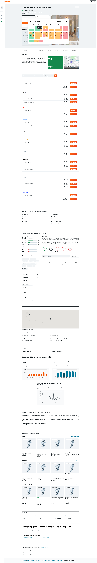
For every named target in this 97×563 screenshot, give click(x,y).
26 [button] (46, 35)
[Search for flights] (1, 5)
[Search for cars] (1, 10)
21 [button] (33, 35)
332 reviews (31, 10)
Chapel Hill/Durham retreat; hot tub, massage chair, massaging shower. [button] (57, 450)
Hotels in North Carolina (51, 560)
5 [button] (46, 27)
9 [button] (38, 30)
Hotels (28, 560)
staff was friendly (25, 261)
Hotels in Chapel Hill (45, 537)
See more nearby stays (75, 436)
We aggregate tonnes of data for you (30, 552)
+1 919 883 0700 (25, 13)
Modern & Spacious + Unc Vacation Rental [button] (71, 450)
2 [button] (38, 27)
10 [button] (41, 30)
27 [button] (30, 38)
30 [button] (38, 38)
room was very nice (25, 258)
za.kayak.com (24, 560)
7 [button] (58, 30)
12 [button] (46, 30)
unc (34, 266)
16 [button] (38, 32)
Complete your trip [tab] (27, 530)
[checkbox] (27, 288)
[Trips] (1, 18)
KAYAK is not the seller (27, 550)
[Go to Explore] (1, 13)
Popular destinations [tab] (36, 530)
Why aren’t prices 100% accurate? (29, 554)
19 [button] (46, 32)
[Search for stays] (1, 7)
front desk (34, 263)
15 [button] (35, 32)
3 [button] (41, 27)
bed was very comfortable (26, 263)
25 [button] (43, 35)
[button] (2, 2)
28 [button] (33, 38)
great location (32, 258)
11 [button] (50, 32)
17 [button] (41, 32)
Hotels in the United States (42, 560)
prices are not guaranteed (44, 547)
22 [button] (35, 35)
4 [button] (50, 30)
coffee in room (29, 266)
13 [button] (30, 32)
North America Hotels (33, 560)
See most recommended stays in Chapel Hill (71, 484)
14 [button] (33, 32)
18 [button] (50, 35)
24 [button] (41, 35)
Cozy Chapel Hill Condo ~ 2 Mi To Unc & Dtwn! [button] (57, 475)
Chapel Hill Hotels (59, 560)
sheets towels (24, 268)
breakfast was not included (34, 261)
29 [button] (35, 38)
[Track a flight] (1, 15)
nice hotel (24, 266)
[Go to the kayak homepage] (7, 1)
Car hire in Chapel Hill (28, 537)
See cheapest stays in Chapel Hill (73, 460)
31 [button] (66, 38)
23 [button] (38, 35)
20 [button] (30, 35)
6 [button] (30, 30)
